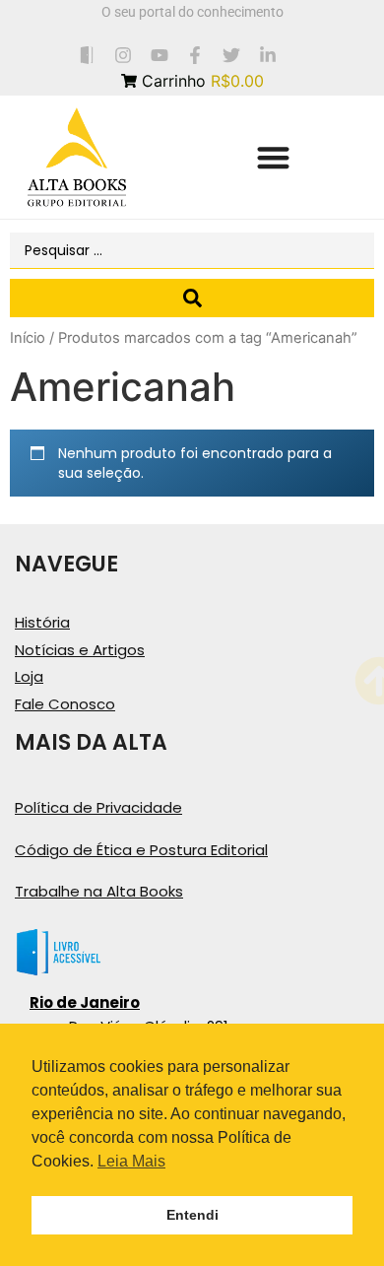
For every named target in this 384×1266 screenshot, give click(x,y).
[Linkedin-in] (268, 54)
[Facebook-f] (195, 54)
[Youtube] (159, 54)
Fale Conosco (65, 704)
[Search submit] (192, 298)
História (42, 622)
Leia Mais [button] (131, 1161)
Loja (29, 676)
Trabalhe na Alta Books (99, 891)
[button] (273, 157)
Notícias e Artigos (80, 649)
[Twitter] (232, 54)
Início (27, 338)
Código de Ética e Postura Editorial (141, 849)
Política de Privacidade (98, 807)
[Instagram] (122, 54)
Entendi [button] (192, 1215)
